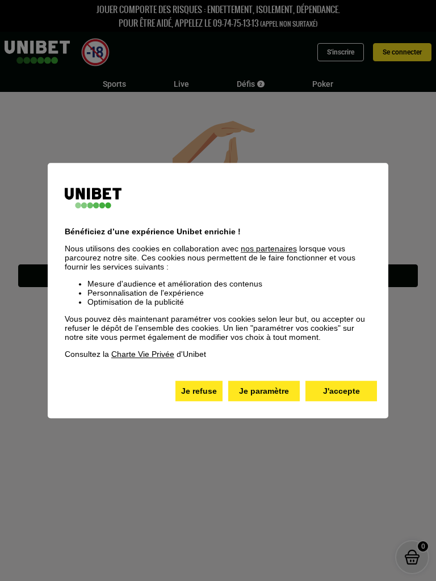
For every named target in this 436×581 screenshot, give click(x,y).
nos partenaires (269, 248)
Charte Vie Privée (142, 354)
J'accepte (341, 390)
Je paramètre (264, 390)
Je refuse (199, 390)
